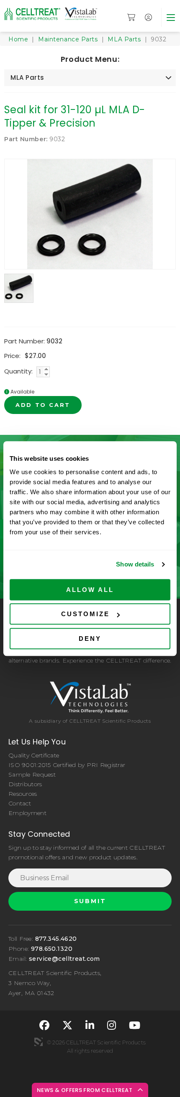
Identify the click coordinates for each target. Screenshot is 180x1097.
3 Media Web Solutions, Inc (38, 1042)
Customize (85, 613)
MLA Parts (124, 39)
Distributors (25, 784)
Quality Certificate (33, 755)
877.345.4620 (56, 938)
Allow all (90, 589)
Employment (27, 813)
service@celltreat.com (64, 958)
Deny (90, 638)
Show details (135, 564)
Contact (19, 803)
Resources (22, 793)
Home (18, 39)
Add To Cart (42, 404)
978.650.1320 (51, 948)
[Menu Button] (170, 17)
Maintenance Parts (68, 39)
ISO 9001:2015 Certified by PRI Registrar (66, 765)
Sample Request (32, 774)
